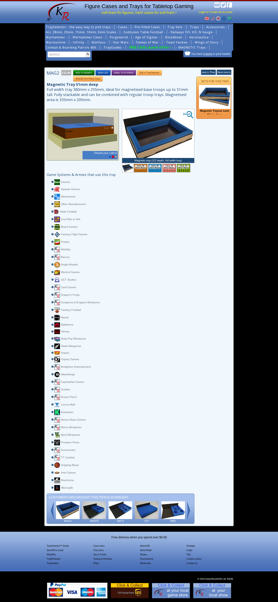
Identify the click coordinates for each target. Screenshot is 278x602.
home (61, 11)
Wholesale (145, 563)
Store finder (146, 550)
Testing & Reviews (102, 559)
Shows (143, 554)
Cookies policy (194, 559)
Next (224, 72)
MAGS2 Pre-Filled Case (88, 78)
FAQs (96, 563)
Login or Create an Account (215, 12)
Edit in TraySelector (149, 72)
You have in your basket (210, 53)
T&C (188, 554)
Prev (208, 72)
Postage (190, 546)
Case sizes (99, 546)
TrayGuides (53, 563)
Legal (189, 550)
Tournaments (146, 559)
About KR (145, 546)
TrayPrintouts (53, 559)
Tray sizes (98, 550)
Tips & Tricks (99, 554)
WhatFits (51, 554)
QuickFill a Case (55, 550)
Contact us (191, 563)
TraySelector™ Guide (58, 546)
